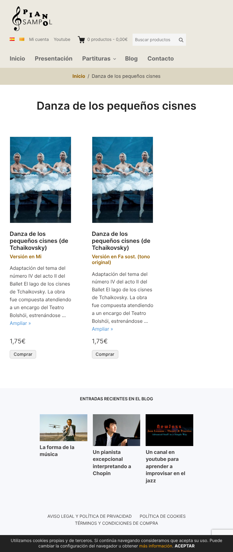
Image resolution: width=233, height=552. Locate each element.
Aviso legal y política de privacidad (89, 516)
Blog (131, 58)
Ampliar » (20, 323)
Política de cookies (162, 516)
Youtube (62, 39)
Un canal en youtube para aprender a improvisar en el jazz (165, 466)
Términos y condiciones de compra (116, 523)
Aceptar (184, 546)
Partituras (96, 58)
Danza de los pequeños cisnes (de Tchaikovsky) (39, 240)
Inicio (17, 58)
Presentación (54, 58)
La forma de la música (57, 451)
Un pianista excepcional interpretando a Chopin (112, 463)
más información (155, 546)
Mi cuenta (39, 39)
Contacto (160, 58)
